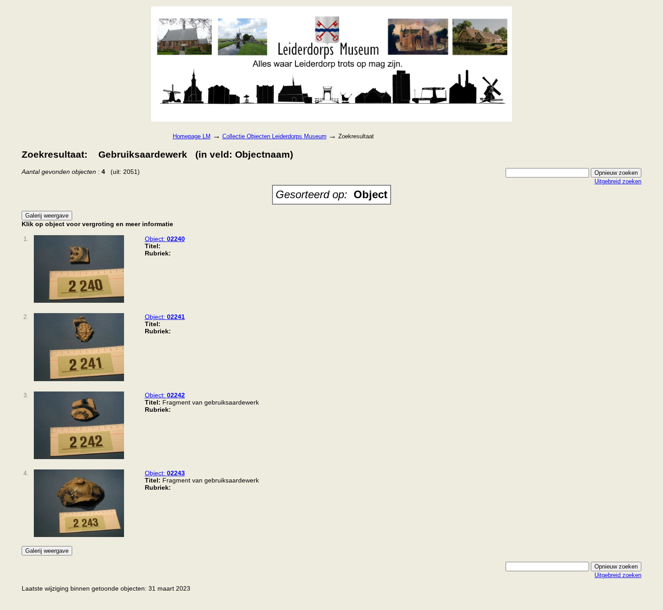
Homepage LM (192, 136)
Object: (165, 238)
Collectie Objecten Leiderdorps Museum (274, 136)
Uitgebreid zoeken (617, 181)
